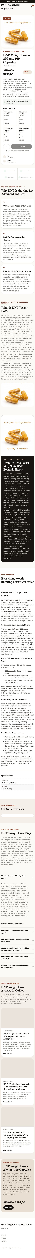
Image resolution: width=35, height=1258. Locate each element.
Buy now (8, 1207)
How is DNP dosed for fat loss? (17, 923)
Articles (3, 1238)
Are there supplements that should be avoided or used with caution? (17, 949)
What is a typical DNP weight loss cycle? (17, 877)
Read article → (7, 1053)
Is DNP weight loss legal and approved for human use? (17, 966)
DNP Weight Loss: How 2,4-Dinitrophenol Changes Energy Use (16, 1036)
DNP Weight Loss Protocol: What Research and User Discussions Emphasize (16, 1086)
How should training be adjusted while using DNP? (17, 940)
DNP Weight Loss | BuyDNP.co (10, 6)
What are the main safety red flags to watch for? (17, 958)
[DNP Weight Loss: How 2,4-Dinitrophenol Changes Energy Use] (17, 1018)
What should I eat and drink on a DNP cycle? (17, 932)
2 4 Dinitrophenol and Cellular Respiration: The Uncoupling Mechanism (15, 1135)
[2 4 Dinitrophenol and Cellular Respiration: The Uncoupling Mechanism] (17, 1117)
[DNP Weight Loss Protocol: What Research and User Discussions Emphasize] (17, 1068)
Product (3, 1235)
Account (3, 1241)
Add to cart (21, 147)
